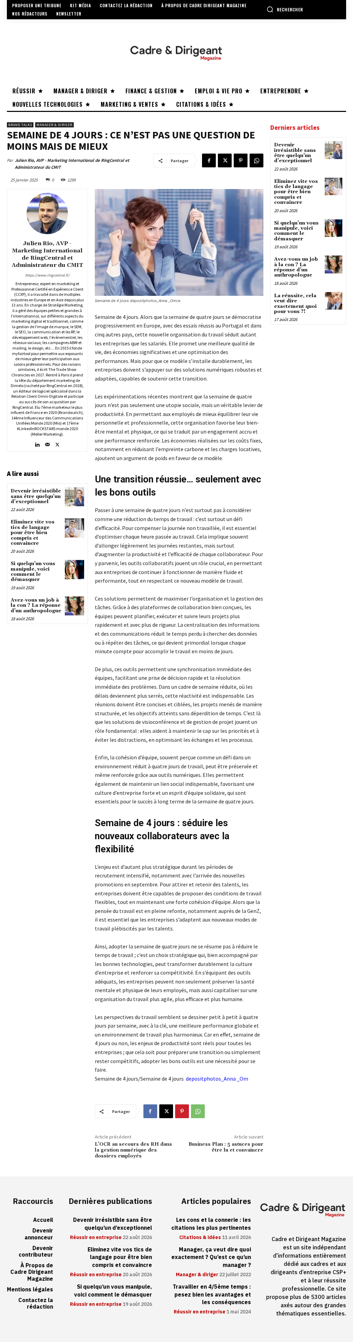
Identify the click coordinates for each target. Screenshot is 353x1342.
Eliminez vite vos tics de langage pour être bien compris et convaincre (32, 533)
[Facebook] (209, 160)
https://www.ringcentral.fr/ (47, 275)
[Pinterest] (241, 160)
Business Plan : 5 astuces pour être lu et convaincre (226, 1147)
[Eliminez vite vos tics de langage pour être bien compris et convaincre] (74, 527)
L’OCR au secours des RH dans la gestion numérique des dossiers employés (133, 1150)
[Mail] (47, 443)
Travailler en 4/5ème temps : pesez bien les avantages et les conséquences (212, 1295)
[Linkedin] (37, 443)
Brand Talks (20, 125)
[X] (225, 160)
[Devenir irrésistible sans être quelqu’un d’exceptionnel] (74, 496)
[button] (284, 9)
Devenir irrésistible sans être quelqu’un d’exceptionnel (36, 496)
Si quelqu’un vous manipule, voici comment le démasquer (33, 572)
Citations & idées (200, 1238)
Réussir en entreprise (96, 1238)
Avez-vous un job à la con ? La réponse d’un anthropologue (36, 605)
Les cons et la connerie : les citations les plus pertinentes (211, 1224)
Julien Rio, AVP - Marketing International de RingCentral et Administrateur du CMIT (72, 163)
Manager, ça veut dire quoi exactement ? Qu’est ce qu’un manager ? (211, 1257)
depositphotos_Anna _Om (217, 1078)
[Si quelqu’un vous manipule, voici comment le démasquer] (74, 569)
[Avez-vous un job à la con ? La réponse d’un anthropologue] (74, 605)
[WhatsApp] (256, 160)
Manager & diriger (54, 125)
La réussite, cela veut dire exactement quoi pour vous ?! (295, 304)
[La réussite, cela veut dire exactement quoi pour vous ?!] (333, 301)
